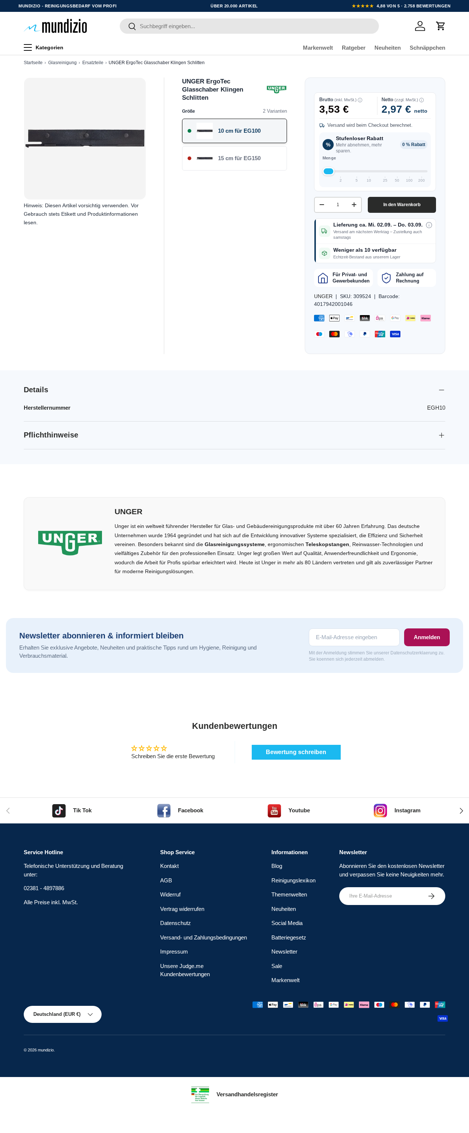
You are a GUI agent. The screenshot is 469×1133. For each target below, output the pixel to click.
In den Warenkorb (401, 204)
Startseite (33, 62)
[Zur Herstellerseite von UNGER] (276, 89)
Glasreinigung (62, 62)
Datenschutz (175, 923)
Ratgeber (354, 47)
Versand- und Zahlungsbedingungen (203, 937)
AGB (166, 880)
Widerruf (170, 894)
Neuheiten (387, 47)
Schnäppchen (427, 47)
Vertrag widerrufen (182, 909)
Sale (276, 966)
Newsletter (284, 951)
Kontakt (169, 866)
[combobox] (249, 26)
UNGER (323, 296)
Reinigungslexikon (293, 880)
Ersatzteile (92, 62)
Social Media (287, 923)
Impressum (174, 951)
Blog (276, 866)
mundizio (46, 1050)
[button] (441, 26)
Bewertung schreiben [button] (296, 752)
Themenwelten (289, 894)
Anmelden (427, 637)
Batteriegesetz (288, 937)
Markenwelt (318, 47)
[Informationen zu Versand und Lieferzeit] (429, 225)
